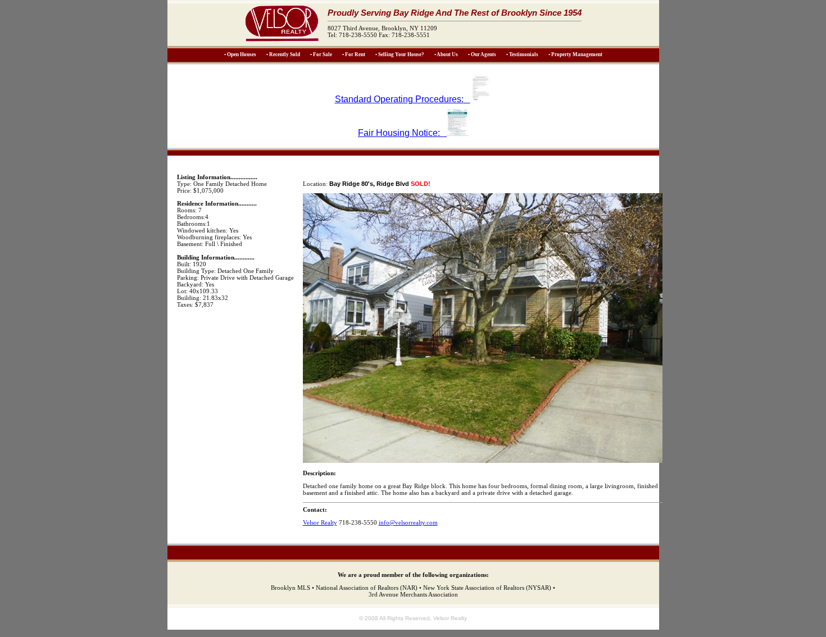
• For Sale (321, 54)
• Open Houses (240, 54)
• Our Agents (482, 54)
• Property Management (575, 54)
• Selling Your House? (399, 54)
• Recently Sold (283, 54)
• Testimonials (522, 54)
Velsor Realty (320, 522)
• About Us (446, 54)
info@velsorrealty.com (408, 522)
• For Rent (353, 54)
